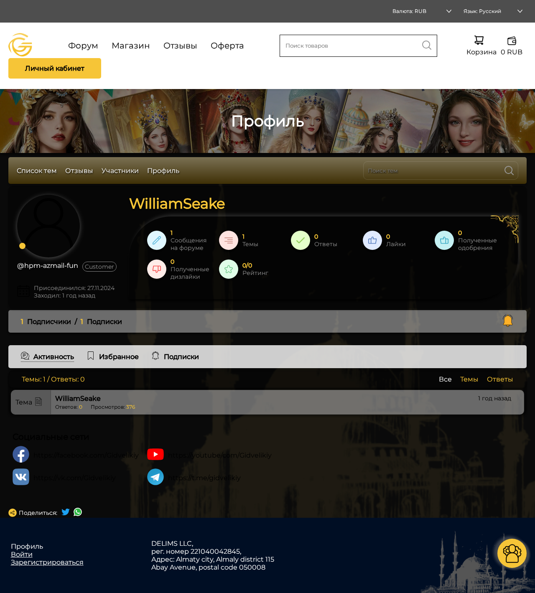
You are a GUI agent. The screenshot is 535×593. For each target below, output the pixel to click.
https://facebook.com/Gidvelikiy (86, 455)
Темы (469, 379)
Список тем (37, 171)
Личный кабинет (54, 68)
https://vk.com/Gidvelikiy (74, 478)
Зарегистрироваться (47, 562)
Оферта (227, 46)
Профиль (163, 171)
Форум (83, 46)
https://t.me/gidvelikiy (204, 478)
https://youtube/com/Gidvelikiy (220, 455)
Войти (22, 554)
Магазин (131, 46)
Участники (120, 171)
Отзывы (180, 46)
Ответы (500, 379)
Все (445, 379)
